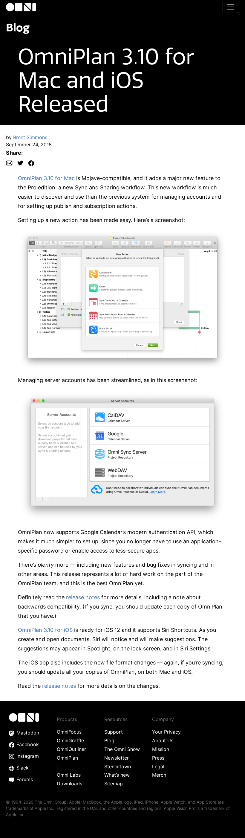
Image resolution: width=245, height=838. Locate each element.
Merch (159, 775)
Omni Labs (69, 775)
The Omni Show (122, 749)
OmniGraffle (70, 740)
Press (158, 758)
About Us (162, 740)
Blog (18, 27)
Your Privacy (166, 732)
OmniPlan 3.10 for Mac (46, 178)
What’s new (117, 775)
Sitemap (113, 784)
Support (113, 732)
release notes (83, 597)
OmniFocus (69, 732)
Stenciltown (117, 766)
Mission (160, 749)
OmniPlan (67, 758)
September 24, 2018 (29, 144)
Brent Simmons (30, 137)
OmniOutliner (71, 749)
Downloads (69, 784)
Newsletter (116, 758)
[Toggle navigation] (230, 7)
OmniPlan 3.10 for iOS (45, 630)
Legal (158, 766)
